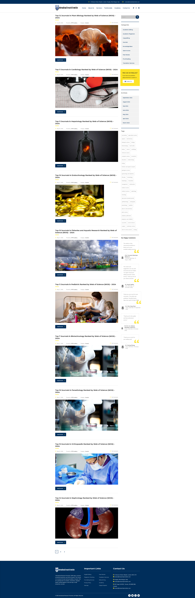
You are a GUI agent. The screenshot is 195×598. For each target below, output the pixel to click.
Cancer (128, 149)
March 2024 (126, 122)
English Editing (87, 574)
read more (60, 60)
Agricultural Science (132, 135)
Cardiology (133, 149)
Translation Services (128, 63)
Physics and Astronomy (127, 208)
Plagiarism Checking (89, 577)
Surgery (123, 226)
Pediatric (131, 205)
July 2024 (125, 106)
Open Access (126, 50)
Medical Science (125, 187)
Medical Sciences (125, 191)
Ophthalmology (125, 201)
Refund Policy (102, 580)
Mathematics (132, 184)
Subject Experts (103, 585)
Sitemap (86, 585)
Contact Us (126, 8)
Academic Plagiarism (129, 34)
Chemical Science (125, 152)
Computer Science (126, 156)
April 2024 (126, 118)
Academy (117, 8)
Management (125, 184)
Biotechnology (125, 145)
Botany (123, 149)
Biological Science (126, 142)
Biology (133, 142)
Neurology (124, 194)
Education (124, 159)
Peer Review (126, 54)
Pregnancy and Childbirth (127, 219)
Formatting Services (89, 580)
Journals (125, 42)
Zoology (135, 229)
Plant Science (125, 212)
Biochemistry (129, 138)
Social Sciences (131, 222)
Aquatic (123, 138)
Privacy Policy (87, 582)
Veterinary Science (131, 226)
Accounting (124, 135)
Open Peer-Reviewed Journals (128, 198)
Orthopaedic (132, 201)
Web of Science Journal (127, 229)
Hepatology (124, 180)
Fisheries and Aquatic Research (128, 166)
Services (99, 8)
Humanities (130, 180)
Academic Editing (128, 29)
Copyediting (126, 38)
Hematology (129, 177)
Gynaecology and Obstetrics (128, 173)
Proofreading (126, 59)
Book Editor (132, 145)
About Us (91, 8)
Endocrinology (131, 159)
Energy (123, 163)
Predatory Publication (126, 215)
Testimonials (108, 8)
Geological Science (126, 170)
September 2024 (127, 97)
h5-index (124, 177)
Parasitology (124, 205)
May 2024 (125, 114)
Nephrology (133, 191)
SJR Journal (124, 222)
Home (84, 8)
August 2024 (126, 102)
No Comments (115, 22)
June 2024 (126, 110)
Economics (133, 156)
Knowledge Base (127, 46)
